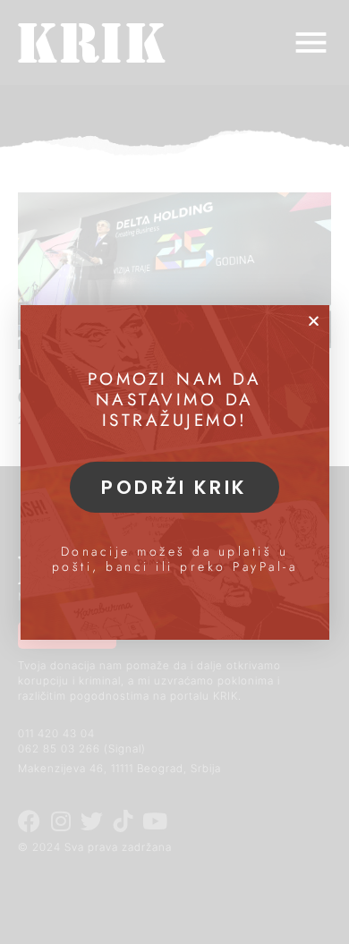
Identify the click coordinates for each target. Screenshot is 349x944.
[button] (313, 320)
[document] (174, 472)
